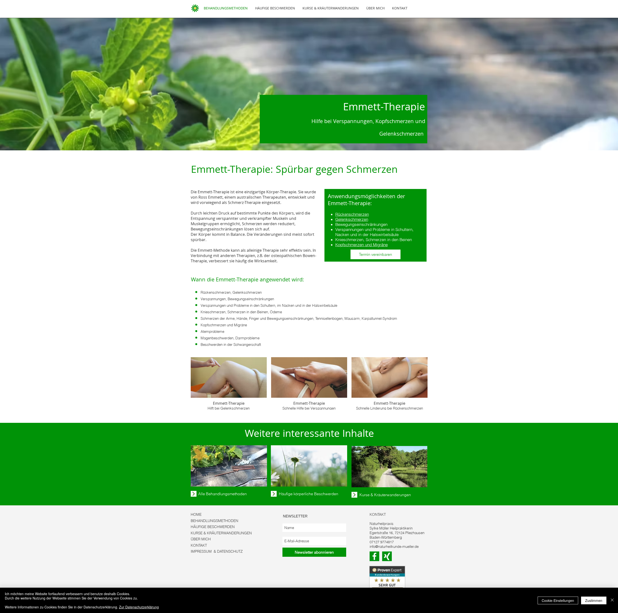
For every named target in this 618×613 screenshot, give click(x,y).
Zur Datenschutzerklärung (139, 607)
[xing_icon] (387, 556)
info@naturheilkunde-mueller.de (394, 546)
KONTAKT (199, 545)
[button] (229, 383)
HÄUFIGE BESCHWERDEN (213, 526)
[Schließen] (612, 600)
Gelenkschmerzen (351, 219)
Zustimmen (593, 600)
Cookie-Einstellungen (558, 600)
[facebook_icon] (374, 556)
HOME (196, 514)
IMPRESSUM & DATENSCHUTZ (217, 551)
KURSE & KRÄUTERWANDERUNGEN (221, 533)
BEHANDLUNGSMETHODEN (214, 520)
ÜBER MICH (201, 539)
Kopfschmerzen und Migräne (361, 244)
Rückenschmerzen (352, 214)
